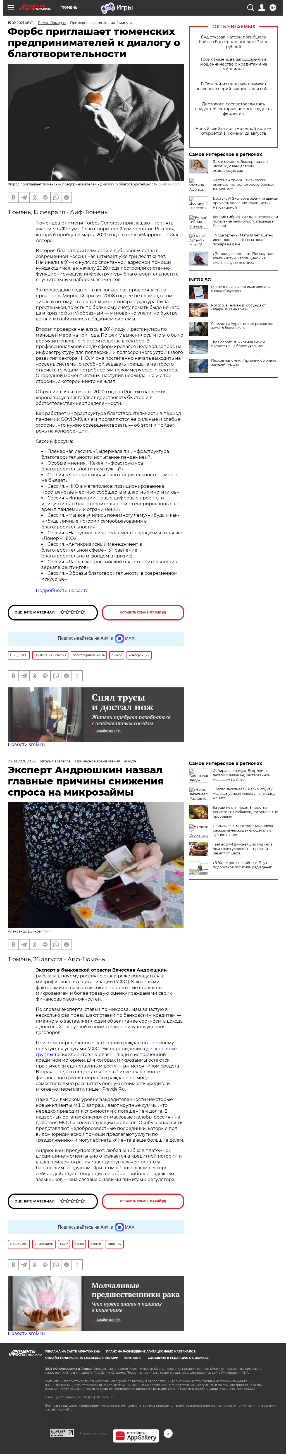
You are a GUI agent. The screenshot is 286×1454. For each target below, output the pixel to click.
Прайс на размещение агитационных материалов (151, 1351)
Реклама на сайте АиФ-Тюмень (72, 1351)
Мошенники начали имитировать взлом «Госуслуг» (240, 289)
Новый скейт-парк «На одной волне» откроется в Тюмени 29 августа (233, 131)
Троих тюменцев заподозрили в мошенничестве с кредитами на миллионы (233, 64)
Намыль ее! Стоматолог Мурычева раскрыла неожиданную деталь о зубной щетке (243, 830)
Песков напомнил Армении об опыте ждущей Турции (243, 362)
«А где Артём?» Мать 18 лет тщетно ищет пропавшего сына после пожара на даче (243, 239)
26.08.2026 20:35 (22, 761)
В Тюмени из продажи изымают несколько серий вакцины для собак (234, 86)
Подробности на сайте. (62, 590)
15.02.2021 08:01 (21, 23)
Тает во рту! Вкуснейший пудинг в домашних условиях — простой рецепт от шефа (242, 848)
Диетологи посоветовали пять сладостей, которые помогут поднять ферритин (233, 109)
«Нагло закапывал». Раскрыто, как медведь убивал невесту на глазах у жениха (244, 793)
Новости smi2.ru (26, 744)
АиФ (47, 931)
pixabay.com (169, 184)
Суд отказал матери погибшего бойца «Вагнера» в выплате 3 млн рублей (233, 42)
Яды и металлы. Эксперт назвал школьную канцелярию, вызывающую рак (240, 166)
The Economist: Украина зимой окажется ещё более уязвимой (238, 344)
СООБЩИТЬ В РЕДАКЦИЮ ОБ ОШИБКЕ (178, 1358)
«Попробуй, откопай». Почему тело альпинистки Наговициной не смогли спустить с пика (244, 258)
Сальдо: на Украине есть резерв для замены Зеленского (242, 326)
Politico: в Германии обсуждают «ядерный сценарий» (238, 307)
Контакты (132, 1358)
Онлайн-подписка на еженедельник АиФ (81, 1358)
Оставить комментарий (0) (143, 612)
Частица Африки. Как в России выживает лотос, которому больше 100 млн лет (243, 184)
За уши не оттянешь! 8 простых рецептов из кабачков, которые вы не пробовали (245, 811)
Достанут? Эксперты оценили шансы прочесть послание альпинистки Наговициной (245, 202)
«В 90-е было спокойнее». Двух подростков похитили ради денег (242, 865)
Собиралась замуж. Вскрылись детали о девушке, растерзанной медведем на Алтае (241, 775)
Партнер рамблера (93, 1433)
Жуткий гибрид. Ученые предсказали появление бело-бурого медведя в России (245, 221)
